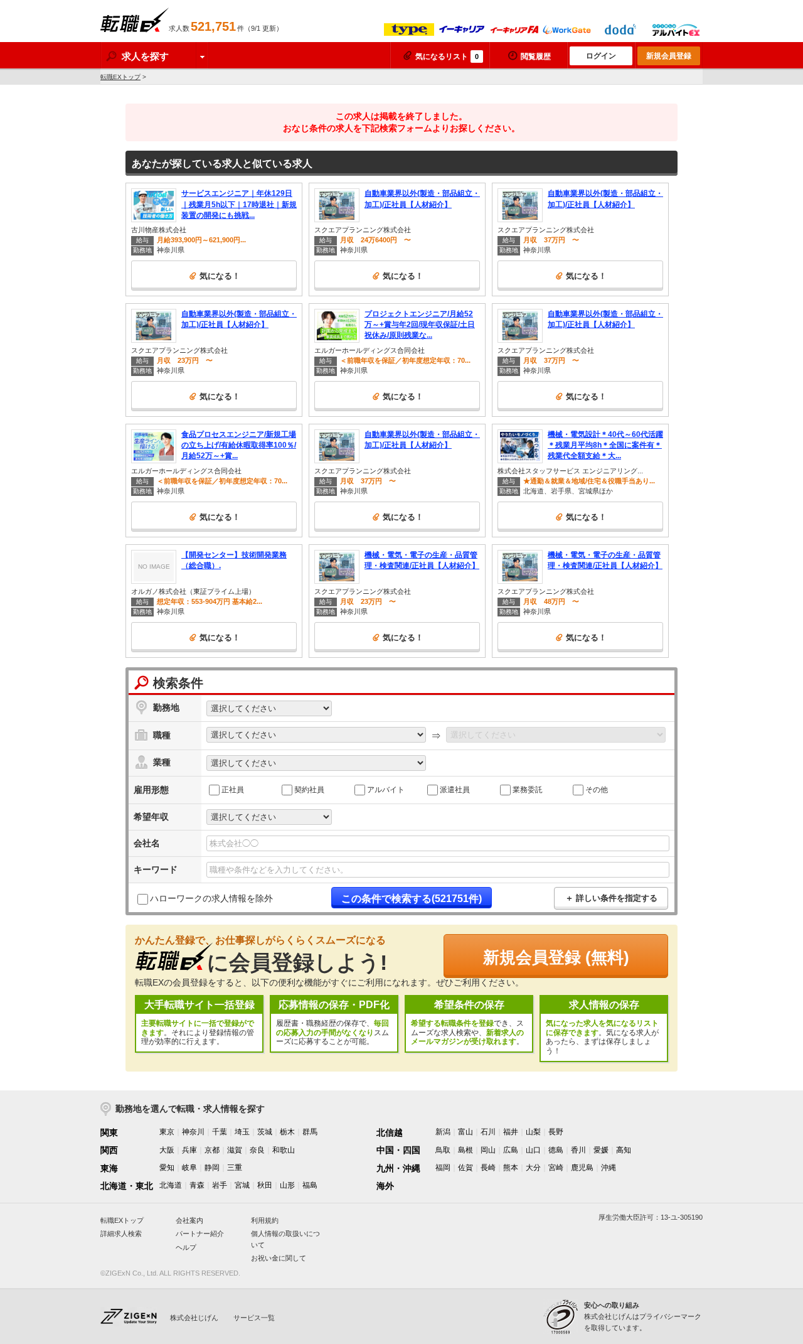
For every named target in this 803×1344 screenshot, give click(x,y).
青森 (197, 1185)
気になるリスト (447, 56)
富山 (465, 1131)
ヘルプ (186, 1247)
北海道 (170, 1185)
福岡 (442, 1167)
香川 (578, 1150)
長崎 (488, 1167)
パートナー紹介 (200, 1233)
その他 (596, 789)
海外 (385, 1186)
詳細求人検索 (121, 1233)
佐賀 (465, 1167)
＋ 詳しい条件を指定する (611, 898)
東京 (166, 1131)
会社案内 (189, 1220)
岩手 (219, 1185)
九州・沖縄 (398, 1168)
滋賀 (234, 1150)
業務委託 (528, 789)
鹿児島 (582, 1167)
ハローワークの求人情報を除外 (211, 898)
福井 (510, 1131)
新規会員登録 (668, 55)
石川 (488, 1131)
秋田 (264, 1185)
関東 (109, 1132)
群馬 (309, 1131)
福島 (309, 1185)
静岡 (212, 1167)
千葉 (219, 1131)
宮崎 (555, 1167)
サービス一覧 (254, 1317)
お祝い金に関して (278, 1258)
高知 (623, 1150)
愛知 (166, 1167)
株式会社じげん (194, 1317)
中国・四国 (398, 1150)
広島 (510, 1150)
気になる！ (219, 276)
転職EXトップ (120, 76)
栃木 (287, 1131)
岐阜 (189, 1167)
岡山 (488, 1150)
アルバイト (386, 789)
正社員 (232, 789)
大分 (533, 1167)
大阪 (166, 1150)
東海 (109, 1168)
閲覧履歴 (536, 56)
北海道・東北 (126, 1186)
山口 (533, 1150)
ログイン (601, 55)
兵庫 (189, 1150)
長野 (555, 1131)
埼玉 (242, 1131)
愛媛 (601, 1150)
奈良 (257, 1150)
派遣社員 (455, 789)
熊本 (510, 1167)
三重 (234, 1167)
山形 (287, 1185)
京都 (212, 1150)
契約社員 (309, 789)
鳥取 (442, 1150)
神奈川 (193, 1131)
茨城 (264, 1131)
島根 (465, 1150)
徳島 (555, 1150)
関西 (109, 1150)
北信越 (389, 1132)
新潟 (442, 1131)
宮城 (242, 1185)
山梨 (533, 1131)
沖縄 (608, 1167)
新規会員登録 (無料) (556, 957)
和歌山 (283, 1150)
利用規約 (265, 1220)
